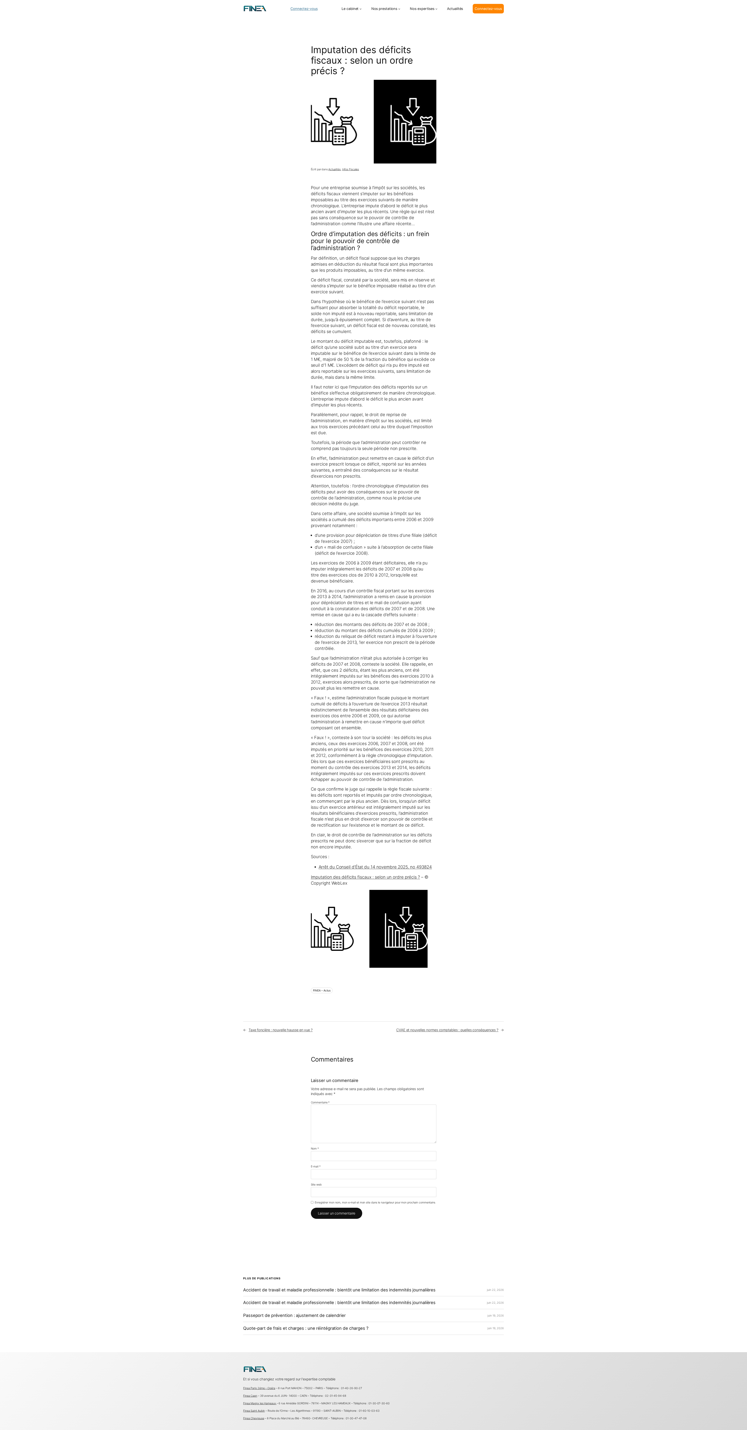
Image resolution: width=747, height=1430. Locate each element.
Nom (315, 1148)
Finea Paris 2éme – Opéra (259, 1388)
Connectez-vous (304, 9)
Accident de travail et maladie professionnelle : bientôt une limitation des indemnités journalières (339, 1290)
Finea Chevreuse (253, 1418)
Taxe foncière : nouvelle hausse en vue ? (281, 1030)
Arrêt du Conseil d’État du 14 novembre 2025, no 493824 (375, 866)
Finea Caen (250, 1395)
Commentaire (320, 1102)
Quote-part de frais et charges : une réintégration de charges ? (305, 1328)
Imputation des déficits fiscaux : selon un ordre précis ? (365, 877)
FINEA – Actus (322, 990)
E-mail (316, 1166)
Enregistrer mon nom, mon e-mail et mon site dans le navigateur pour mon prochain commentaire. (375, 1202)
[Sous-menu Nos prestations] (399, 9)
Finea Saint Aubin (254, 1410)
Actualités (334, 169)
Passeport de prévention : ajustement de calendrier (294, 1315)
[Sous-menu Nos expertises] (436, 9)
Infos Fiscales (350, 169)
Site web (316, 1184)
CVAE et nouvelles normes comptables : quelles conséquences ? (447, 1030)
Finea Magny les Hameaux (259, 1403)
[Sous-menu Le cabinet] (360, 9)
